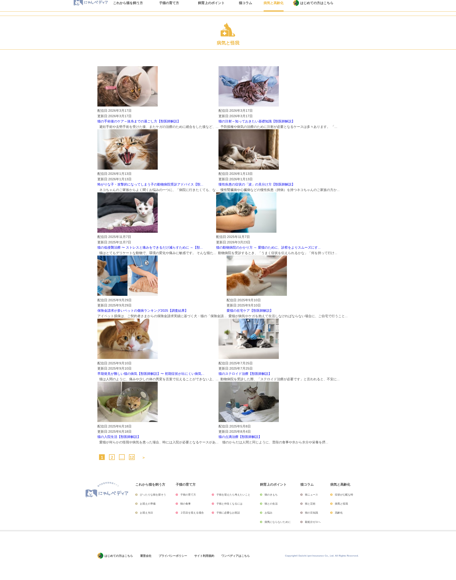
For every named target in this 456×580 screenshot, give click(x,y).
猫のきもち (271, 494)
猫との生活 (271, 503)
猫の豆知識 (311, 512)
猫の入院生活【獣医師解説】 (119, 437)
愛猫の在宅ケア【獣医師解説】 (250, 310)
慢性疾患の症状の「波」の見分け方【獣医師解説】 (256, 184)
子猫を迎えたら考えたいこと (233, 494)
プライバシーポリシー (173, 555)
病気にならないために (278, 521)
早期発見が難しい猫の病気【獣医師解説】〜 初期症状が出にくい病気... (150, 374)
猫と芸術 (310, 503)
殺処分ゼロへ (313, 521)
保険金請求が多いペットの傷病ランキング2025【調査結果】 (142, 310)
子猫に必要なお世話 (228, 512)
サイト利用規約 (204, 555)
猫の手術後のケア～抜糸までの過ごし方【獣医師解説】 (138, 121)
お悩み (268, 512)
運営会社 (146, 555)
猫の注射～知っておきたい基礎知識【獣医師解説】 (256, 121)
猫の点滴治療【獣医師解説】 (240, 437)
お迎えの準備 (148, 503)
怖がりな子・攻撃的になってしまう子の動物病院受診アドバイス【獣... (150, 184)
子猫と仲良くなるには (229, 503)
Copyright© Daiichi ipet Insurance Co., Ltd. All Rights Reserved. (322, 555)
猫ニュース (311, 494)
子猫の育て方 (188, 494)
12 (132, 457)
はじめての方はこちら (118, 555)
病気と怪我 (341, 503)
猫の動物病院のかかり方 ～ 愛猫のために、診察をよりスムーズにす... (268, 247)
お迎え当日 (146, 512)
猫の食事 (185, 503)
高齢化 (339, 512)
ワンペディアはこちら (235, 555)
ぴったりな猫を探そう (153, 494)
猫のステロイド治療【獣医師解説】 (245, 374)
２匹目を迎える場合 (192, 512)
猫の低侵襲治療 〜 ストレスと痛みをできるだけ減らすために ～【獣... (150, 247)
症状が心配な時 (344, 494)
